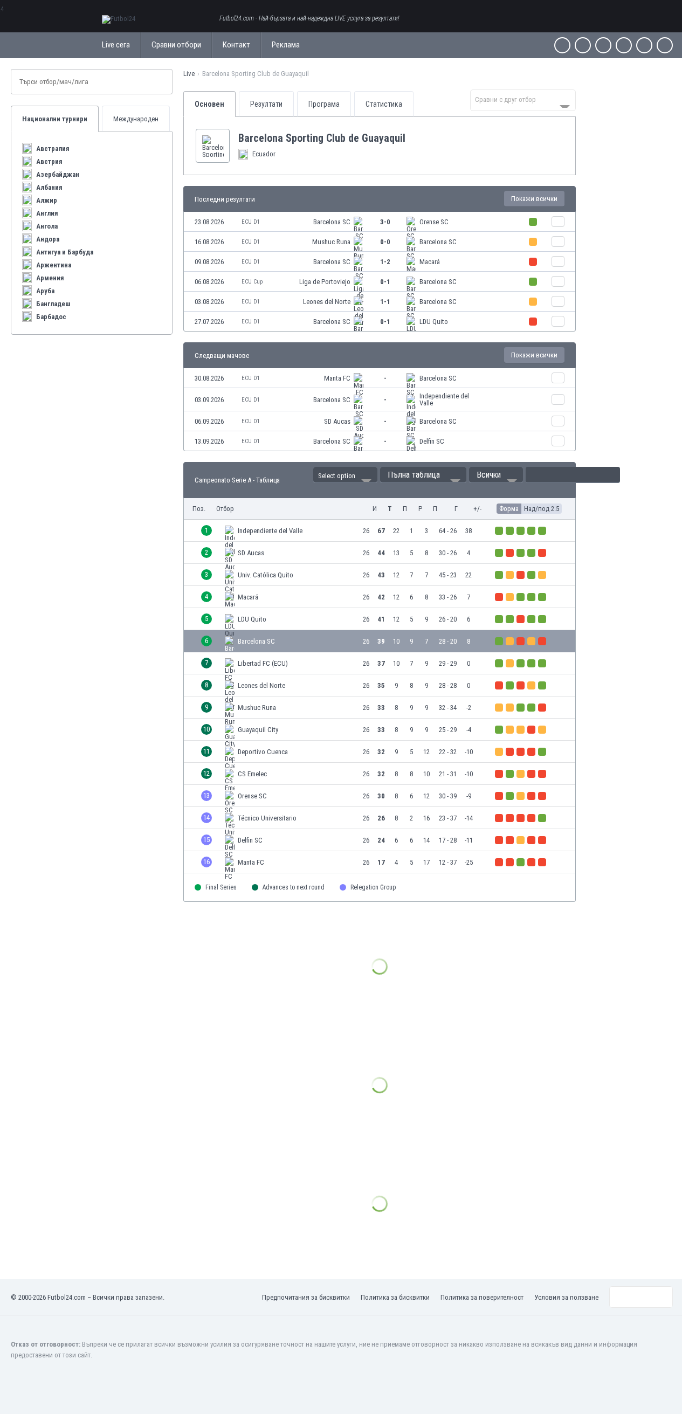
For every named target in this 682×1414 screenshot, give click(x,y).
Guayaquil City (258, 730)
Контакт (236, 45)
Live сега (116, 45)
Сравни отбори (176, 45)
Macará (429, 262)
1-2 (385, 262)
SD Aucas (337, 421)
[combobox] (523, 100)
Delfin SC (431, 441)
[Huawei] (665, 45)
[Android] (644, 45)
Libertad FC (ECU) (263, 663)
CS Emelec (252, 774)
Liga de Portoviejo (324, 282)
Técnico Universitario (267, 818)
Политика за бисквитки (395, 1297)
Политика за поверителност (481, 1297)
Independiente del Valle (444, 399)
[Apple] (624, 45)
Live (189, 74)
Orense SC (434, 222)
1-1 (385, 302)
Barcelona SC (331, 222)
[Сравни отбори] (558, 221)
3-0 (385, 222)
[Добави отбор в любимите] (414, 138)
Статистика (384, 104)
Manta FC (337, 378)
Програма (324, 104)
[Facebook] (562, 45)
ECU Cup (252, 281)
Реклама (286, 45)
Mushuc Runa (331, 242)
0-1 (385, 282)
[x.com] (583, 45)
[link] (379, 222)
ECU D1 (251, 221)
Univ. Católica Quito (265, 575)
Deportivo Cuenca (263, 752)
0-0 (385, 242)
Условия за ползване (566, 1297)
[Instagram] (603, 45)
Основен (209, 104)
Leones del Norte (326, 302)
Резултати (266, 104)
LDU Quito (433, 322)
